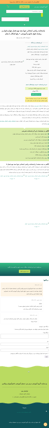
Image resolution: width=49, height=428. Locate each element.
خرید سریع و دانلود (36, 94)
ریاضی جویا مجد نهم (35, 46)
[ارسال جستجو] (42, 15)
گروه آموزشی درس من (40, 6)
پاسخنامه (43, 46)
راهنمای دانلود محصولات (24, 393)
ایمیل (47, 347)
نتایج (27, 18)
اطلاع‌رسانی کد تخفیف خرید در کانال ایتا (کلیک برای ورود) (24, 2)
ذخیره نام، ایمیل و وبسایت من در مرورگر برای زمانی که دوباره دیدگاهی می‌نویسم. (28, 353)
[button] (25, 25)
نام (47, 341)
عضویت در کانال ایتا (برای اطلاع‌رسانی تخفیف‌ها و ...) (24, 396)
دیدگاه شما (45, 332)
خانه (47, 46)
